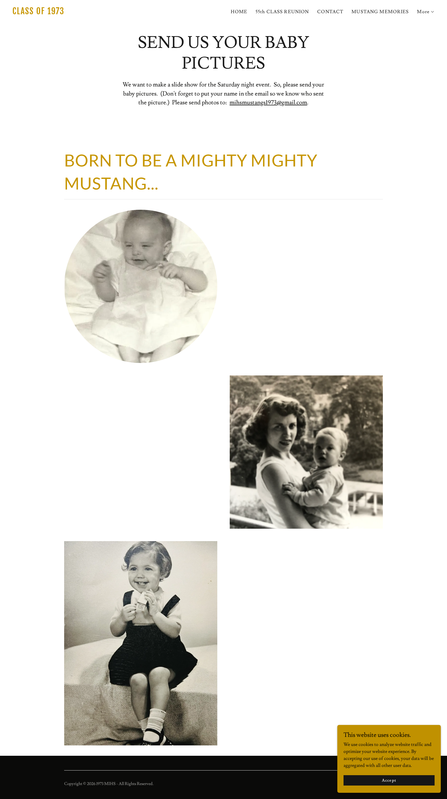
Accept (389, 780)
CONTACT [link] (330, 12)
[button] (426, 12)
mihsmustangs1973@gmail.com (268, 102)
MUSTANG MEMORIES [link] (380, 12)
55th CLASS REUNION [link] (282, 12)
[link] (115, 13)
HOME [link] (239, 12)
